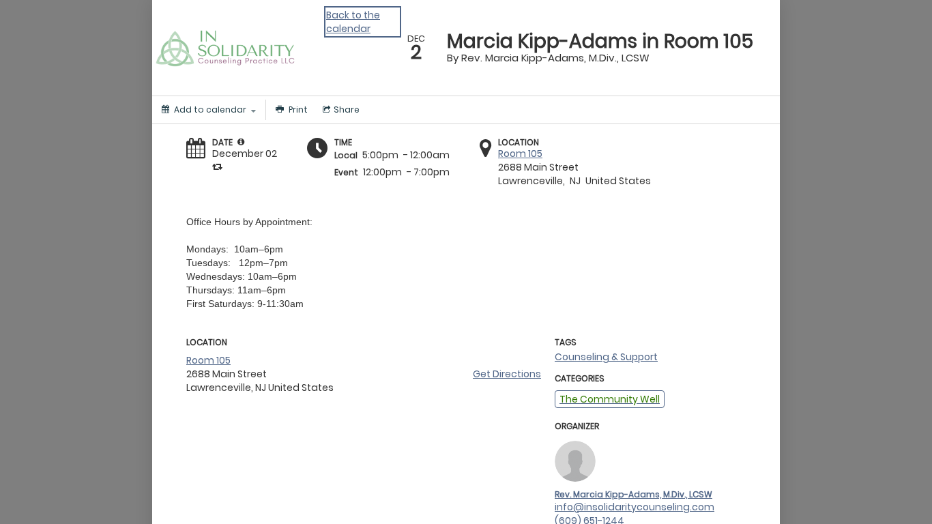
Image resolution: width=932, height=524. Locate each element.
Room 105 (520, 153)
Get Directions (507, 374)
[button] (240, 142)
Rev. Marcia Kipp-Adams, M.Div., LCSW (633, 494)
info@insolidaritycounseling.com (634, 507)
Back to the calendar (353, 21)
